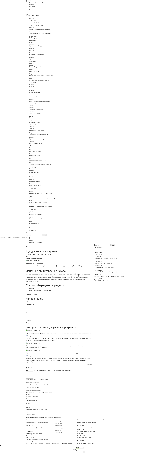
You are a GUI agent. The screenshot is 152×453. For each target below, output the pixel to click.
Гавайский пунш (34, 177)
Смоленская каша (34, 155)
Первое (31, 42)
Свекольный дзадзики (35, 214)
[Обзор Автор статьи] (29, 375)
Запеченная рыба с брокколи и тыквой (37, 422)
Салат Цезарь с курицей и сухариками (105, 258)
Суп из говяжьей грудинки (36, 46)
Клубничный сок (34, 172)
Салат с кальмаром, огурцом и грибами (40, 206)
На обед (30, 367)
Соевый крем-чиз (34, 223)
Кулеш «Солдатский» (35, 67)
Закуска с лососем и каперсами (38, 134)
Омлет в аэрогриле (34, 71)
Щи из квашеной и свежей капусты (39, 59)
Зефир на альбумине (35, 118)
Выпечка (31, 84)
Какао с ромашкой (34, 181)
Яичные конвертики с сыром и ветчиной (106, 250)
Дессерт (31, 105)
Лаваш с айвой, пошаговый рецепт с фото (106, 272)
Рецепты (31, 18)
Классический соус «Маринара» (38, 219)
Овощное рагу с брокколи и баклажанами (41, 75)
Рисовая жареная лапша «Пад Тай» (39, 80)
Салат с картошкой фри (84, 437)
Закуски (31, 126)
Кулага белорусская (35, 185)
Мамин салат (98, 254)
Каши (30, 148)
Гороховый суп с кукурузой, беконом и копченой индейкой (37, 428)
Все (34, 20)
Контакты (32, 6)
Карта (31, 10)
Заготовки (36, 22)
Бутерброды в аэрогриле (36, 130)
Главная (31, 4)
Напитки (31, 169)
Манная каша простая (35, 151)
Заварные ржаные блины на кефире (39, 29)
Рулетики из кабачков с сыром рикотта (37, 439)
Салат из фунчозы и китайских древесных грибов (43, 198)
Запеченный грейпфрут (36, 113)
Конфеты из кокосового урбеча (86, 427)
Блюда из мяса (37, 24)
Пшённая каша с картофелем (38, 160)
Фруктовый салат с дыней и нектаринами (41, 193)
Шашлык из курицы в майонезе (103, 263)
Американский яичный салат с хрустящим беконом (109, 276)
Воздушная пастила (35, 122)
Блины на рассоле (34, 92)
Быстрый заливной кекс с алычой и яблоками (39, 385)
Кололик (31, 50)
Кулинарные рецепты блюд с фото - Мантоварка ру (15, 237)
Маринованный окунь (35, 143)
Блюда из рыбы (38, 25)
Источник (89, 364)
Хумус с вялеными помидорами (38, 139)
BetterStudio (90, 443)
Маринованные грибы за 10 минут (104, 267)
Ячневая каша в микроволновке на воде (41, 164)
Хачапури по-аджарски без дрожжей (39, 101)
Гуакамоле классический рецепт (38, 228)
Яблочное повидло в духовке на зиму (40, 33)
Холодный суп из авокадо (33, 390)
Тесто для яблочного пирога (37, 97)
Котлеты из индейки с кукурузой (86, 422)
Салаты (31, 190)
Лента (31, 8)
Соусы (31, 211)
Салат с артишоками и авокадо (38, 202)
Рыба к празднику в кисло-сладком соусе (41, 38)
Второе (31, 63)
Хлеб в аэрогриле (34, 88)
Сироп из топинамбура (36, 109)
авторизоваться (56, 417)
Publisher (32, 15)
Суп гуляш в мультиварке (36, 54)
